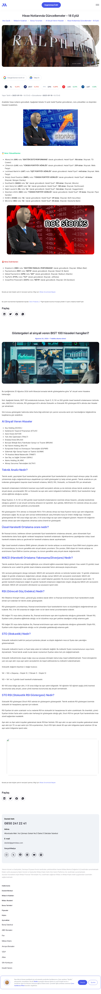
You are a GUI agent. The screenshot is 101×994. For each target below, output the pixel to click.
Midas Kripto (7, 941)
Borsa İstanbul (7, 925)
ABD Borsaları (7, 930)
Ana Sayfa (6, 21)
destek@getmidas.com (13, 843)
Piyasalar (5, 910)
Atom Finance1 (34, 302)
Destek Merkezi (7, 891)
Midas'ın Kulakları (8, 896)
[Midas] (4, 4)
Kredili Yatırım (7, 968)
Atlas (4, 957)
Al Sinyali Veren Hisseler (55, 21)
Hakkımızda (6, 886)
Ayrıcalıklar (5, 920)
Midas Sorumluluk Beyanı (48, 292)
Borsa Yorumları (36, 21)
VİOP (4, 952)
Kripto (4, 915)
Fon (3, 935)
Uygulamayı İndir (51, 5)
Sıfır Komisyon (7, 963)
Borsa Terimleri (7, 905)
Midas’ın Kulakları (20, 21)
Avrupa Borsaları (8, 946)
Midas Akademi (7, 900)
